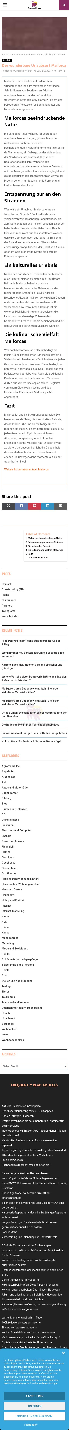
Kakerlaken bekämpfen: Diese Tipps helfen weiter (30, 1284)
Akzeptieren (34, 1396)
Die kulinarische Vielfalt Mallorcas (45, 550)
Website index (10, 616)
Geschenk (8, 857)
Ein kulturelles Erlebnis (39, 546)
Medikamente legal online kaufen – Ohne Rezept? (31, 1337)
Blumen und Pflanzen (14, 809)
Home (5, 594)
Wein (5, 1034)
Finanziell (8, 846)
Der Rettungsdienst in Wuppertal (20, 1279)
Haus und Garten (12, 889)
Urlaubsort (8, 1018)
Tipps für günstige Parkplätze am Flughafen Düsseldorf (34, 1150)
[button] (63, 1353)
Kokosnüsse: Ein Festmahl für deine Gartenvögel (31, 741)
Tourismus (8, 996)
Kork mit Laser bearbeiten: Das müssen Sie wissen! (31, 1289)
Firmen (6, 851)
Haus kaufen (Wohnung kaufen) (20, 878)
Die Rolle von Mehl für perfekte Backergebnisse (30, 724)
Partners (7, 605)
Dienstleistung (10, 819)
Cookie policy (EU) (13, 589)
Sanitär (6, 954)
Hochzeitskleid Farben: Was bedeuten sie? (26, 1164)
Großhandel (9, 873)
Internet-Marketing (13, 911)
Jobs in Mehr (9, 1232)
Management (10, 937)
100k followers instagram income (21, 1322)
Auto (4, 782)
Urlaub (6, 1013)
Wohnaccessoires (13, 1040)
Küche (5, 927)
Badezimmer (10, 792)
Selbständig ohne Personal (18, 964)
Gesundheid (9, 868)
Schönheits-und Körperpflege (20, 959)
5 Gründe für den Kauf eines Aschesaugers (27, 1245)
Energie (6, 835)
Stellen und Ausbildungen (17, 980)
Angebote (7, 60)
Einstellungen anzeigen (34, 1416)
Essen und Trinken (13, 841)
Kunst (5, 932)
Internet (6, 905)
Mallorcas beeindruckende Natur (45, 538)
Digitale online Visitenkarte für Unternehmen (27, 1342)
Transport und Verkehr (15, 1002)
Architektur (8, 776)
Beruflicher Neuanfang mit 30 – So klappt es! (28, 1111)
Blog (5, 803)
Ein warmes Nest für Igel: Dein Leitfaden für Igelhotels (34, 733)
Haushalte (8, 895)
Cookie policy (31, 1425)
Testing (6, 986)
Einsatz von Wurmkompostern (19, 1327)
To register (8, 610)
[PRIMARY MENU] (5, 5)
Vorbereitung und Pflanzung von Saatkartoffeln (29, 1237)
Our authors (9, 600)
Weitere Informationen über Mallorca (26, 469)
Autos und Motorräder (15, 787)
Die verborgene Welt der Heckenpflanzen (25, 1173)
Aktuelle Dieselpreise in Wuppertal (21, 1106)
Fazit (30, 553)
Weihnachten (9, 1029)
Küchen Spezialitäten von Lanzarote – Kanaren (29, 1332)
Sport (5, 975)
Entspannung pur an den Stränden (45, 542)
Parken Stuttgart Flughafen (18, 1115)
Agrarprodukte (11, 766)
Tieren (6, 991)
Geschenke (8, 862)
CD (3, 814)
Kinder (6, 916)
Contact (6, 584)
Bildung (6, 798)
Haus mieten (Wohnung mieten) (21, 884)
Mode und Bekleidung (15, 948)
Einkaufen (8, 825)
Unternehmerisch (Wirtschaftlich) (22, 1007)
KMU (4, 921)
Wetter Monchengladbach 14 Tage (22, 1317)
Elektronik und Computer (16, 830)
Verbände (8, 1023)
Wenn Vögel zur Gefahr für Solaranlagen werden (30, 1178)
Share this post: (40, 557)
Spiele (5, 970)
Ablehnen (34, 1406)
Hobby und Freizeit (13, 900)
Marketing (8, 943)
